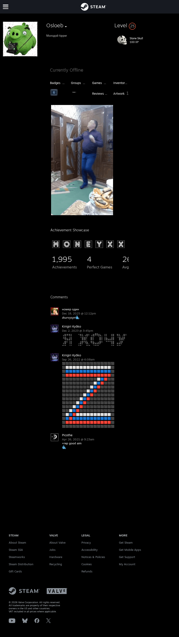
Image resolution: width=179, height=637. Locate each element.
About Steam (17, 542)
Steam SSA (16, 549)
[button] (145, 25)
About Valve (57, 542)
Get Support (127, 557)
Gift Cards (15, 571)
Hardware (55, 557)
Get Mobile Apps (130, 549)
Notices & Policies (93, 557)
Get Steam (126, 542)
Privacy (86, 542)
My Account (127, 564)
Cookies (86, 564)
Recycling (55, 564)
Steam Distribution (21, 564)
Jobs (52, 549)
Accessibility (89, 549)
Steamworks (17, 557)
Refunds (86, 571)
